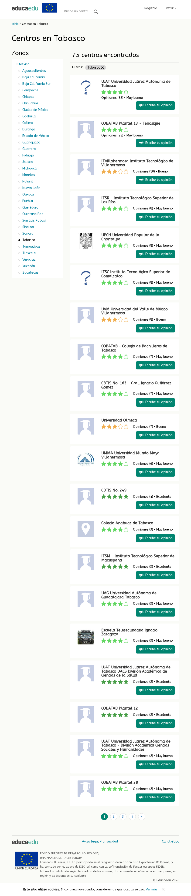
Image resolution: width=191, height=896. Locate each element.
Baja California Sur (36, 84)
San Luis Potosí (33, 220)
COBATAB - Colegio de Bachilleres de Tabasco (134, 348)
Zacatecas (29, 273)
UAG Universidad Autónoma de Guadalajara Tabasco (129, 595)
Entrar (170, 8)
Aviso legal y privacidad (100, 841)
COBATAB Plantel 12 (119, 708)
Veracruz (28, 260)
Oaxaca (27, 194)
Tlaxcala (28, 253)
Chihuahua (29, 103)
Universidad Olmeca (119, 420)
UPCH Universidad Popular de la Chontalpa (130, 237)
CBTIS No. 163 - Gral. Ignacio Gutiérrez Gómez (136, 385)
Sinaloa (27, 227)
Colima (27, 123)
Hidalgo (27, 155)
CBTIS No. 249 (114, 490)
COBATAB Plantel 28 (119, 782)
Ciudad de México (34, 110)
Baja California (33, 77)
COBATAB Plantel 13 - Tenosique (130, 123)
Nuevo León (30, 188)
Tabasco (94, 68)
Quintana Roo (32, 214)
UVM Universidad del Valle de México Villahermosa (134, 311)
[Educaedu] (24, 8)
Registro (150, 8)
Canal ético (170, 841)
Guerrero (28, 149)
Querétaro (29, 207)
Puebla (27, 201)
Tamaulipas (30, 247)
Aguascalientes (33, 71)
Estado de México (35, 136)
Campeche (29, 90)
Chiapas (27, 97)
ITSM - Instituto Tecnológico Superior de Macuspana (137, 558)
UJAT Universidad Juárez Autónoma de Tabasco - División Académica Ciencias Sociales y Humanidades (136, 745)
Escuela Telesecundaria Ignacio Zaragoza (129, 632)
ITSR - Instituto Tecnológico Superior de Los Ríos (137, 200)
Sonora (27, 234)
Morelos (28, 175)
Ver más (151, 889)
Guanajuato (30, 142)
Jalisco (27, 162)
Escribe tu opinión (159, 105)
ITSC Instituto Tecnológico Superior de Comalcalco (135, 274)
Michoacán (29, 168)
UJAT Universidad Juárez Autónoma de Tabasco (136, 83)
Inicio (15, 24)
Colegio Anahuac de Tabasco (127, 523)
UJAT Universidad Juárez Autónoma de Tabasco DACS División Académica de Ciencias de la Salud (136, 671)
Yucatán (28, 266)
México (24, 64)
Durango (28, 129)
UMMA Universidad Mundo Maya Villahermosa (130, 455)
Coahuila (28, 116)
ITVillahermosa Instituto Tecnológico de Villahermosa (137, 163)
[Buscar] (96, 12)
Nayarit (27, 181)
